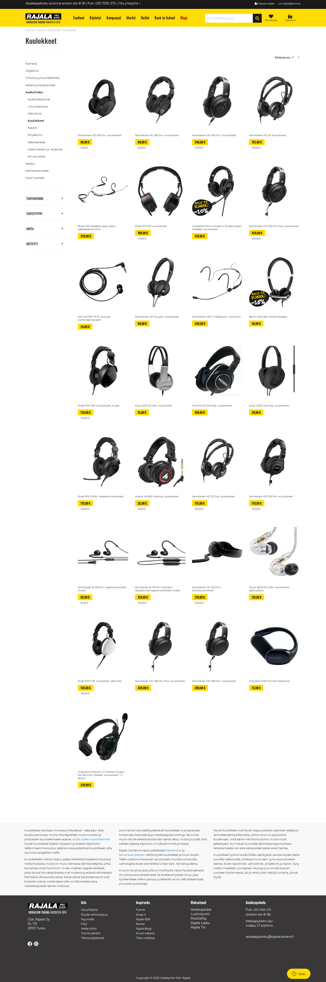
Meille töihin (89, 928)
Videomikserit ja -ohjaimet (45, 149)
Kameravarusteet (37, 170)
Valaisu (30, 163)
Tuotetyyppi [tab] (34, 213)
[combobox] (230, 18)
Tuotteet (40, 30)
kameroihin (174, 850)
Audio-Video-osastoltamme (91, 839)
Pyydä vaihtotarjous (94, 914)
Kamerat (31, 63)
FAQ (84, 924)
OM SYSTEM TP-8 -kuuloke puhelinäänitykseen (94, 318)
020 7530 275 (262, 909)
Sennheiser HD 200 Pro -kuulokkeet (100, 135)
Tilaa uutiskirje (145, 938)
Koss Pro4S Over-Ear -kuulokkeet (212, 405)
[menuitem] (78, 18)
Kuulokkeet (36, 120)
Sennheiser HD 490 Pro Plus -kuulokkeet (274, 226)
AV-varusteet (36, 156)
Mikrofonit (34, 113)
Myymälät (87, 919)
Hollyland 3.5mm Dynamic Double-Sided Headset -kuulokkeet (216, 228)
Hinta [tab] (30, 228)
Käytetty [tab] (32, 243)
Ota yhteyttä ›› (129, 3)
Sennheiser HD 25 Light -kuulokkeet (157, 316)
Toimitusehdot (90, 933)
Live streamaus (38, 106)
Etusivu (30, 30)
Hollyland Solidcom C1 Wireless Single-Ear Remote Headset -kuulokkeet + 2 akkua (101, 775)
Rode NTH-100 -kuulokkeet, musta (98, 405)
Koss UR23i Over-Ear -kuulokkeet (269, 405)
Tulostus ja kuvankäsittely (43, 78)
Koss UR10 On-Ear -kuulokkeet (153, 405)
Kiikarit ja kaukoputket (40, 85)
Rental (140, 924)
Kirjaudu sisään (266, 3)
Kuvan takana (145, 933)
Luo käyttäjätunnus (289, 3)
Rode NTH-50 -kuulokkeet (151, 226)
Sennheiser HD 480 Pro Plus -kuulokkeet (160, 681)
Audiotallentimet (39, 99)
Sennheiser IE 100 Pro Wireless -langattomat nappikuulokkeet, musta (157, 589)
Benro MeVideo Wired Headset (268, 316)
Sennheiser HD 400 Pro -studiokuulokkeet (207, 589)
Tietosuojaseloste (92, 938)
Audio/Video (54, 30)
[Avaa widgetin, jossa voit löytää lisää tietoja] (298, 974)
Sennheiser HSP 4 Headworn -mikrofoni (216, 316)
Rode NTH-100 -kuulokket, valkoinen (100, 681)
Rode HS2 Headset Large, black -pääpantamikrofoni (97, 228)
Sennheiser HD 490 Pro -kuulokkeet (214, 135)
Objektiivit (32, 70)
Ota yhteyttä (89, 909)
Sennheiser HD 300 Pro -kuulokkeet (271, 496)
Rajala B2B (143, 919)
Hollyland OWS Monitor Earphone (269, 681)
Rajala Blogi (143, 928)
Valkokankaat (36, 142)
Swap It (141, 914)
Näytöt (32, 127)
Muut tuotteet (35, 177)
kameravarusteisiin (131, 855)
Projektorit (35, 135)
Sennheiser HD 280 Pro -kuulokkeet (157, 135)
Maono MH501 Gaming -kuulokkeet (157, 496)
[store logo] (45, 19)
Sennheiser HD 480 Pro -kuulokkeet (214, 681)
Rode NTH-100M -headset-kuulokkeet (101, 496)
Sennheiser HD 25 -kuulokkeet (267, 135)
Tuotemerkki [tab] (34, 198)
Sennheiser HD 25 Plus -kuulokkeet (213, 496)
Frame (140, 909)
